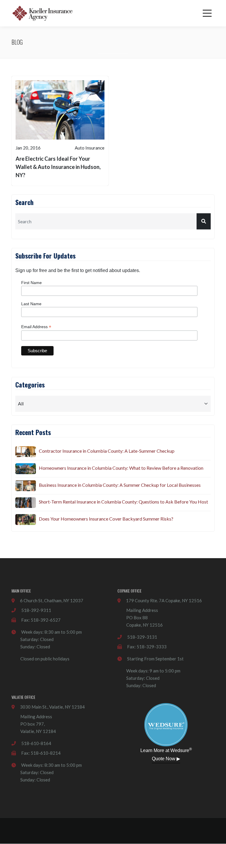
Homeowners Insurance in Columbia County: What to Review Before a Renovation (121, 468)
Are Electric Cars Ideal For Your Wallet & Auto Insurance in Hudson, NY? (58, 166)
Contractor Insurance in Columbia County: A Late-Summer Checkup (107, 451)
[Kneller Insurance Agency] (42, 13)
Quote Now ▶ (166, 758)
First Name (31, 282)
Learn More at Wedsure (166, 750)
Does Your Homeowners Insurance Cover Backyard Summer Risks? (106, 518)
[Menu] (207, 13)
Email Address (36, 327)
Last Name (31, 303)
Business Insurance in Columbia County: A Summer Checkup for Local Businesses (120, 485)
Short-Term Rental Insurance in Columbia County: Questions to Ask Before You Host (123, 501)
